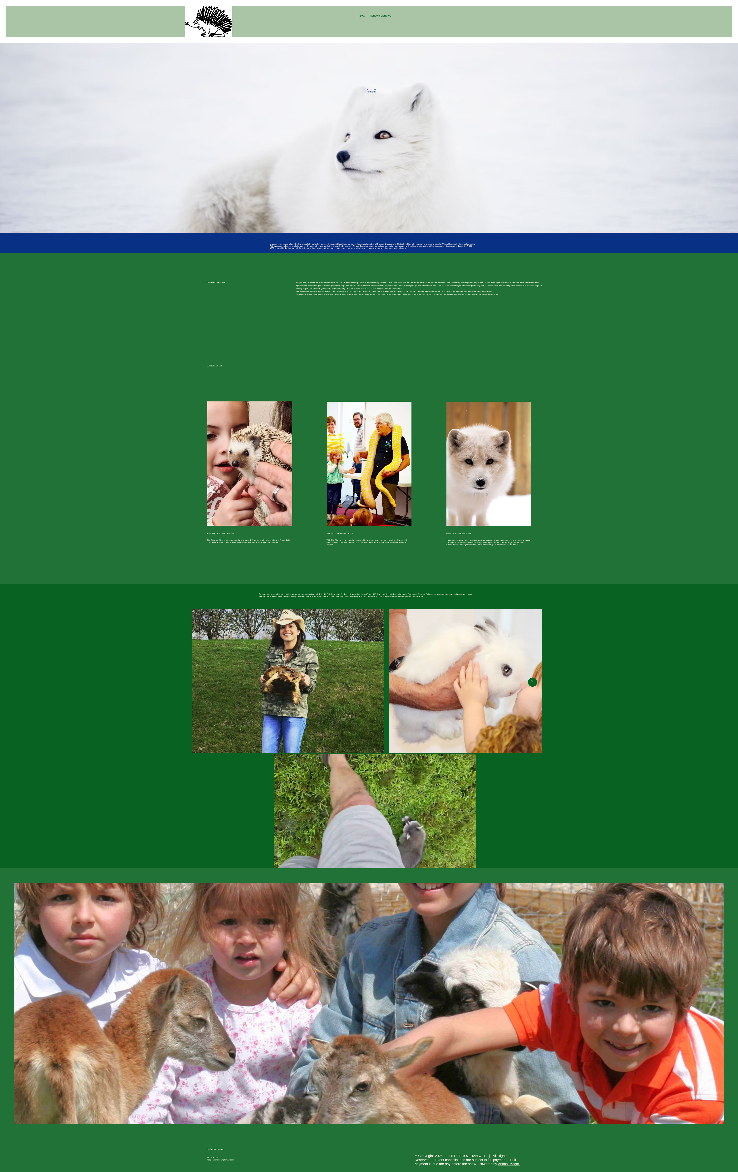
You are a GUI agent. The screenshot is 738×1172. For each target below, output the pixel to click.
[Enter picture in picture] (464, 863)
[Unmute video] (287, 863)
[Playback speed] (459, 863)
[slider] (375, 858)
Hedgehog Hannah (215, 1149)
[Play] (280, 863)
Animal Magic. (509, 1164)
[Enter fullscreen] (469, 863)
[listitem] (288, 682)
